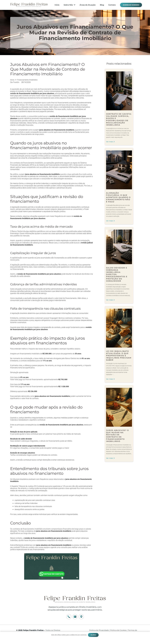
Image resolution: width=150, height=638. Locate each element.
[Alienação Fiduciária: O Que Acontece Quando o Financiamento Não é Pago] (119, 151)
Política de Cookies (118, 630)
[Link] (29, 5)
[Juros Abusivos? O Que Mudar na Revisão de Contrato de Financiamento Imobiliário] (119, 389)
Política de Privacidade (99, 630)
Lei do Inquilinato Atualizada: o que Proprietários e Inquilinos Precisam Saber (118, 355)
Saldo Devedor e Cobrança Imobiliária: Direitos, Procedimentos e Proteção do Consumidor (116, 274)
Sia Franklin (14, 82)
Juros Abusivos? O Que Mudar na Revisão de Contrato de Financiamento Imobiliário (117, 435)
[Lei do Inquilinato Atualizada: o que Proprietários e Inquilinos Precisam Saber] (119, 310)
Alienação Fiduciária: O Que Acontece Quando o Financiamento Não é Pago (118, 197)
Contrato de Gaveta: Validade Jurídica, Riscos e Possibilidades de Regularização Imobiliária (119, 119)
